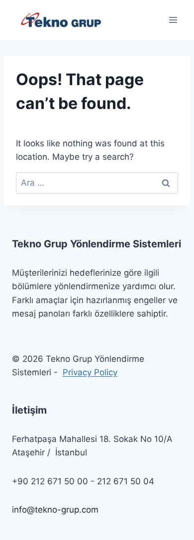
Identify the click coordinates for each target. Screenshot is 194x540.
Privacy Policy (90, 372)
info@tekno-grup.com (55, 510)
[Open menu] (173, 19)
